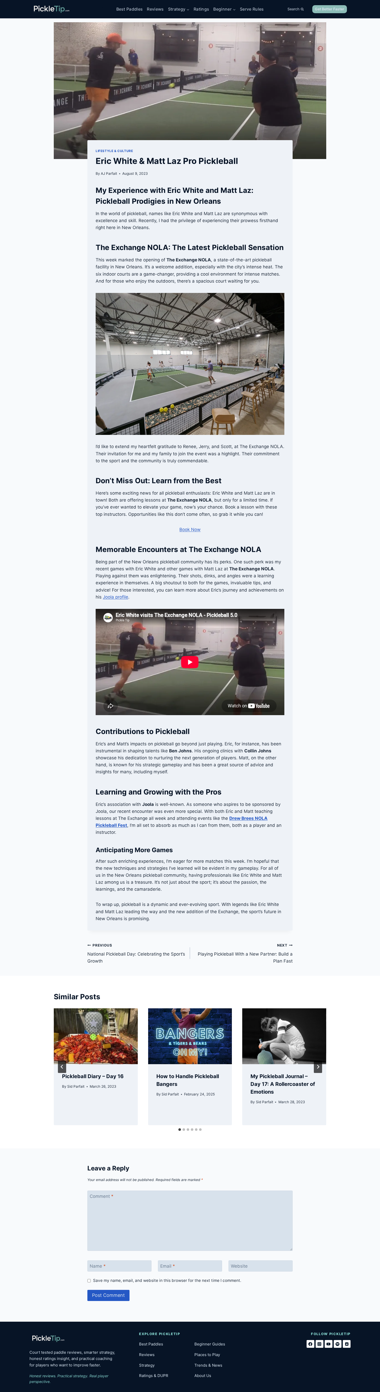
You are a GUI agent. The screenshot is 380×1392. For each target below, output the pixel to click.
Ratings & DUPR (153, 1375)
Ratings (201, 9)
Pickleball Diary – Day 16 (93, 1076)
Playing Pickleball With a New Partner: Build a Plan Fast (245, 953)
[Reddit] (347, 1344)
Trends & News (208, 1365)
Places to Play (207, 1354)
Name (98, 1266)
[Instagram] (319, 1344)
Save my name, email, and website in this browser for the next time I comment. (167, 1280)
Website (239, 1266)
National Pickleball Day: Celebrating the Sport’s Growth (136, 953)
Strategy (147, 1365)
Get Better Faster (329, 9)
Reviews (155, 9)
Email (167, 1266)
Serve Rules (252, 9)
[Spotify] (337, 1344)
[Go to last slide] (62, 1067)
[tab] (179, 1129)
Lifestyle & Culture (114, 151)
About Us (202, 1375)
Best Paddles (129, 9)
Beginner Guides (209, 1344)
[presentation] (96, 1036)
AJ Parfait (109, 173)
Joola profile (115, 597)
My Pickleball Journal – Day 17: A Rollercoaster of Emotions (282, 1084)
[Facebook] (310, 1344)
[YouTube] (328, 1344)
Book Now (190, 529)
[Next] (318, 1067)
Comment (101, 1196)
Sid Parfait (76, 1086)
